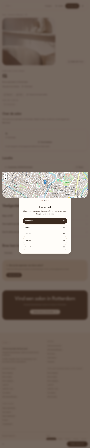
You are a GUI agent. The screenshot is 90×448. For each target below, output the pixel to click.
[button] (45, 182)
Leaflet (72, 197)
